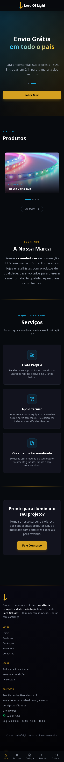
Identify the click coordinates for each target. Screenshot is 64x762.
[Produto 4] (38, 199)
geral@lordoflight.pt (14, 705)
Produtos (8, 638)
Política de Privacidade (16, 669)
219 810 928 (9, 710)
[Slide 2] (33, 83)
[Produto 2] (32, 199)
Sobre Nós (9, 648)
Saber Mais (32, 95)
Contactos (8, 653)
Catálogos (8, 643)
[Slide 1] (28, 83)
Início (6, 633)
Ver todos (30, 209)
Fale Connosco (32, 545)
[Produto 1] (28, 199)
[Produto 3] (35, 199)
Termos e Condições (14, 674)
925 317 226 (13, 715)
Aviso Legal (9, 679)
